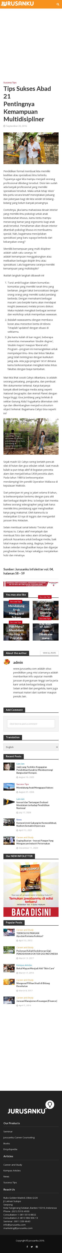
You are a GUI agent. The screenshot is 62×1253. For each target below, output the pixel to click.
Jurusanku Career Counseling (19, 1137)
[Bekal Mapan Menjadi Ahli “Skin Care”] (9, 968)
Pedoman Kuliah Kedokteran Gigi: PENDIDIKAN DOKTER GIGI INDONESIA (37, 952)
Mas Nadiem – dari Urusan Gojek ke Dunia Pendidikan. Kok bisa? (46, 612)
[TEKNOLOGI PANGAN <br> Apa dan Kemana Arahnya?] (9, 932)
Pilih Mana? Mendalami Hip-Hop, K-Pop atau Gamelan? (16, 634)
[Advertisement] (31, 42)
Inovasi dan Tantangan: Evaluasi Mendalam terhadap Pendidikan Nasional (32, 805)
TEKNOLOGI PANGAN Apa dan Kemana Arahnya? (29, 934)
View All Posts (49, 653)
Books (6, 1143)
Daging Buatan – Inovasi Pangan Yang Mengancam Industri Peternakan (34, 842)
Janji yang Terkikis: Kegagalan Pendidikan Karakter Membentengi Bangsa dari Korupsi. (34, 770)
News (19, 819)
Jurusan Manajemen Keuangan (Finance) (36, 1001)
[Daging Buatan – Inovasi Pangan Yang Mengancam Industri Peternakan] (9, 840)
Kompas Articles (24, 965)
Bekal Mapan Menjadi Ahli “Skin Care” (35, 968)
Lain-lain (20, 764)
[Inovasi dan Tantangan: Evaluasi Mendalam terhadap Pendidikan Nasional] (9, 802)
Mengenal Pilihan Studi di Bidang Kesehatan (33, 985)
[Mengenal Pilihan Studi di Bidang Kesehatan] (9, 982)
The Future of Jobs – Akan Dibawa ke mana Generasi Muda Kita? (45, 634)
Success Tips (9, 82)
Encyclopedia (10, 1149)
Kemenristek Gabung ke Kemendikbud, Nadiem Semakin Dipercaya (36, 824)
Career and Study (24, 837)
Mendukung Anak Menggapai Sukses (16, 611)
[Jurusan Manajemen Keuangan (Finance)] (9, 1000)
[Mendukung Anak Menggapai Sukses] (9, 786)
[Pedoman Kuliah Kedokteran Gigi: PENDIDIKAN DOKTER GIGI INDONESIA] (9, 950)
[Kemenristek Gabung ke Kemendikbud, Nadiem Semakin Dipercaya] (9, 822)
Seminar (8, 1131)
